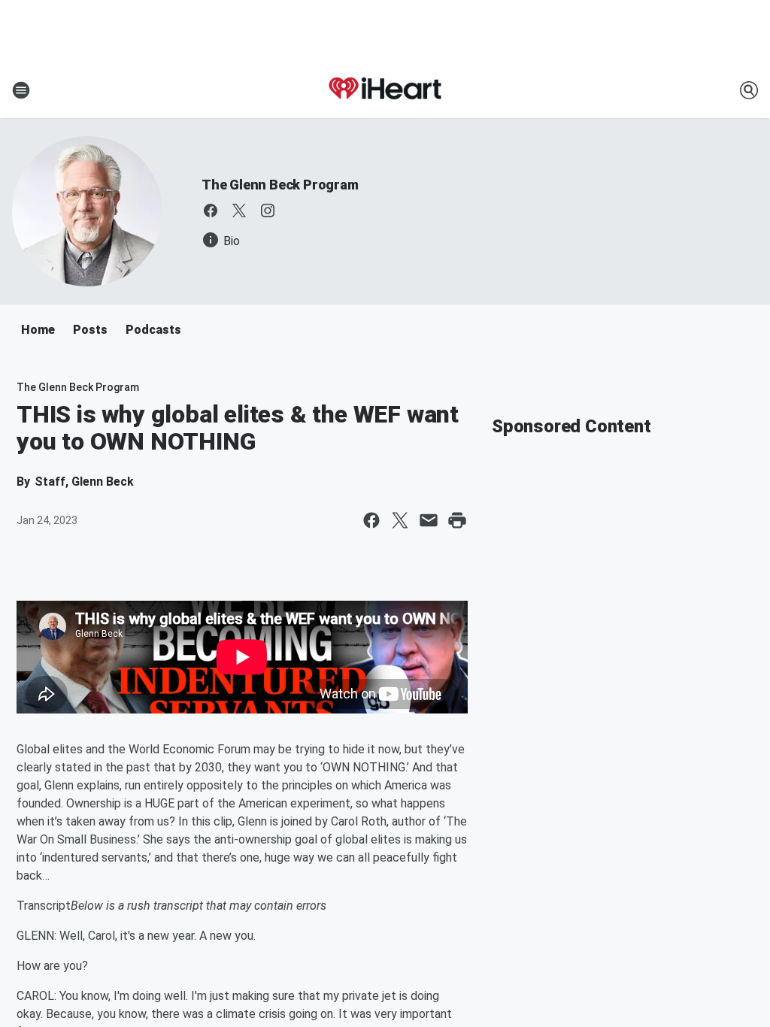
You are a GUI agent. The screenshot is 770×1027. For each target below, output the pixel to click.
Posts (90, 330)
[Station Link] (385, 90)
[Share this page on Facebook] (371, 520)
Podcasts (153, 330)
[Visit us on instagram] (268, 210)
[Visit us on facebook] (211, 210)
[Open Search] (749, 90)
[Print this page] (457, 520)
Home (38, 330)
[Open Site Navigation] (21, 90)
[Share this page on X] (400, 520)
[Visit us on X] (239, 210)
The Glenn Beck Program (280, 184)
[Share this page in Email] (428, 520)
